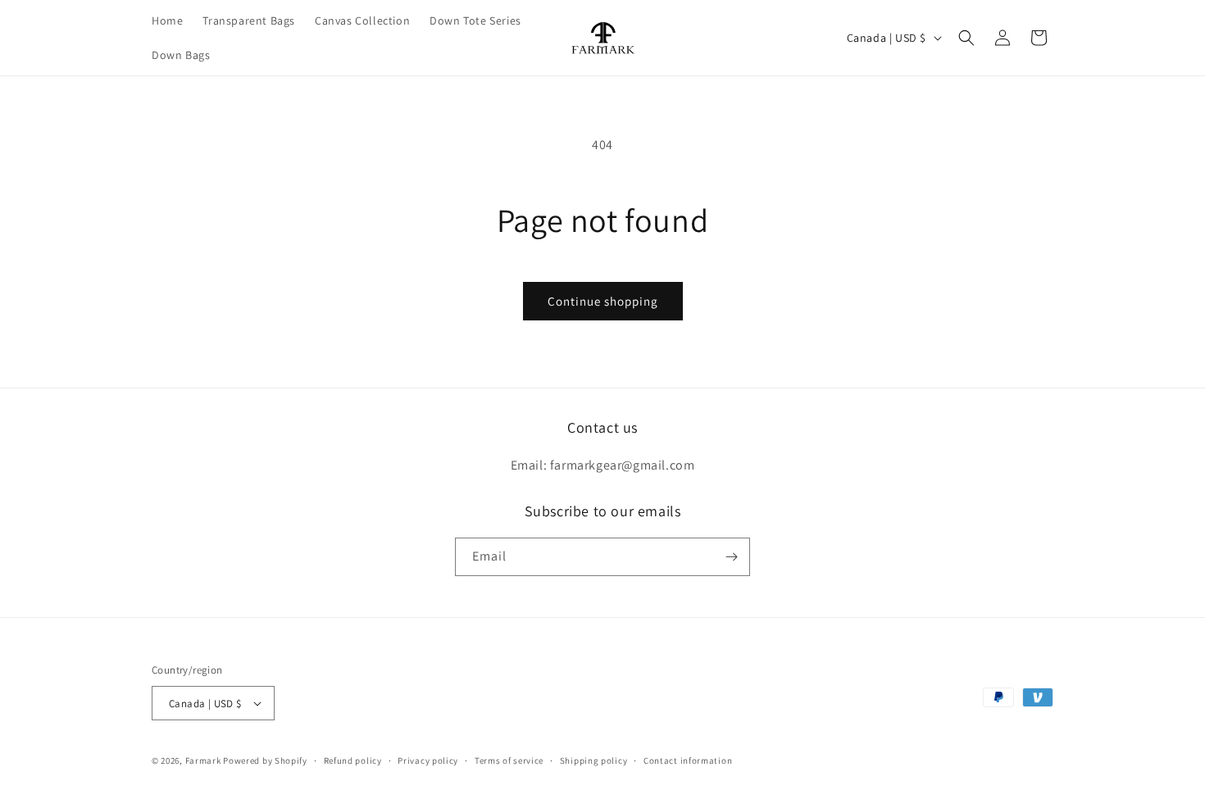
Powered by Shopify (265, 760)
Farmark (203, 760)
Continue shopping (603, 301)
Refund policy (353, 760)
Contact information (687, 760)
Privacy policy (428, 760)
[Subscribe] (731, 557)
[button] (966, 38)
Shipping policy (594, 760)
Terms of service (509, 760)
